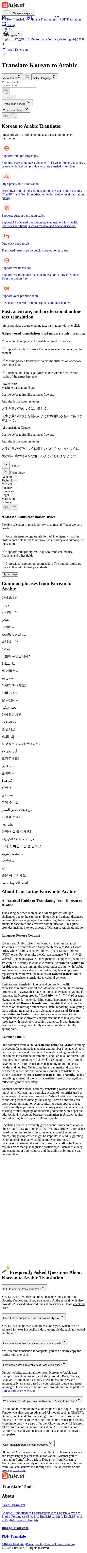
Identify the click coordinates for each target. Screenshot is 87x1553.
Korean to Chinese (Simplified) (21, 1211)
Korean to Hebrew (13, 1262)
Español (46, 39)
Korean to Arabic (13, 1240)
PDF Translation (70, 19)
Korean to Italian (12, 1233)
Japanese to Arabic (13, 1204)
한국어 (26, 39)
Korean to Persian (13, 1269)
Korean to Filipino (13, 1266)
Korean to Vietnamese (16, 1248)
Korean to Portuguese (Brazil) (21, 1229)
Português (68, 39)
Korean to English (13, 1207)
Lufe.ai (56, 1467)
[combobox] (17, 102)
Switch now (10, 383)
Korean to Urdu (12, 1251)
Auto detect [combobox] (10, 78)
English (6, 39)
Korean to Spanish (13, 1222)
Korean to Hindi (12, 1244)
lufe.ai (7, 1390)
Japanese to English (54, 1513)
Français (57, 39)
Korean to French (13, 1226)
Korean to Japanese (14, 1215)
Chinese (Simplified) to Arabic (21, 1196)
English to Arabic (13, 1189)
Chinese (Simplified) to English (22, 1513)
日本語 (16, 39)
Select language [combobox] (42, 78)
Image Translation (43, 19)
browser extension (24, 1390)
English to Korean (13, 1185)
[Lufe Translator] (43, 5)
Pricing (11, 25)
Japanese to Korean (14, 1200)
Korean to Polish (12, 1255)
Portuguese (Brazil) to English (30, 1516)
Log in (6, 28)
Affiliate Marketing (14, 1544)
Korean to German (13, 1218)
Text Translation (16, 19)
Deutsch (36, 39)
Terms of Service (55, 1544)
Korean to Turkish (13, 1259)
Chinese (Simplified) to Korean (21, 1193)
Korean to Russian (13, 1237)
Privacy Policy (35, 1544)
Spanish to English (62, 1516)
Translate (8, 97)
